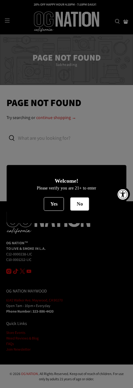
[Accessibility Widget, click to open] (123, 194)
